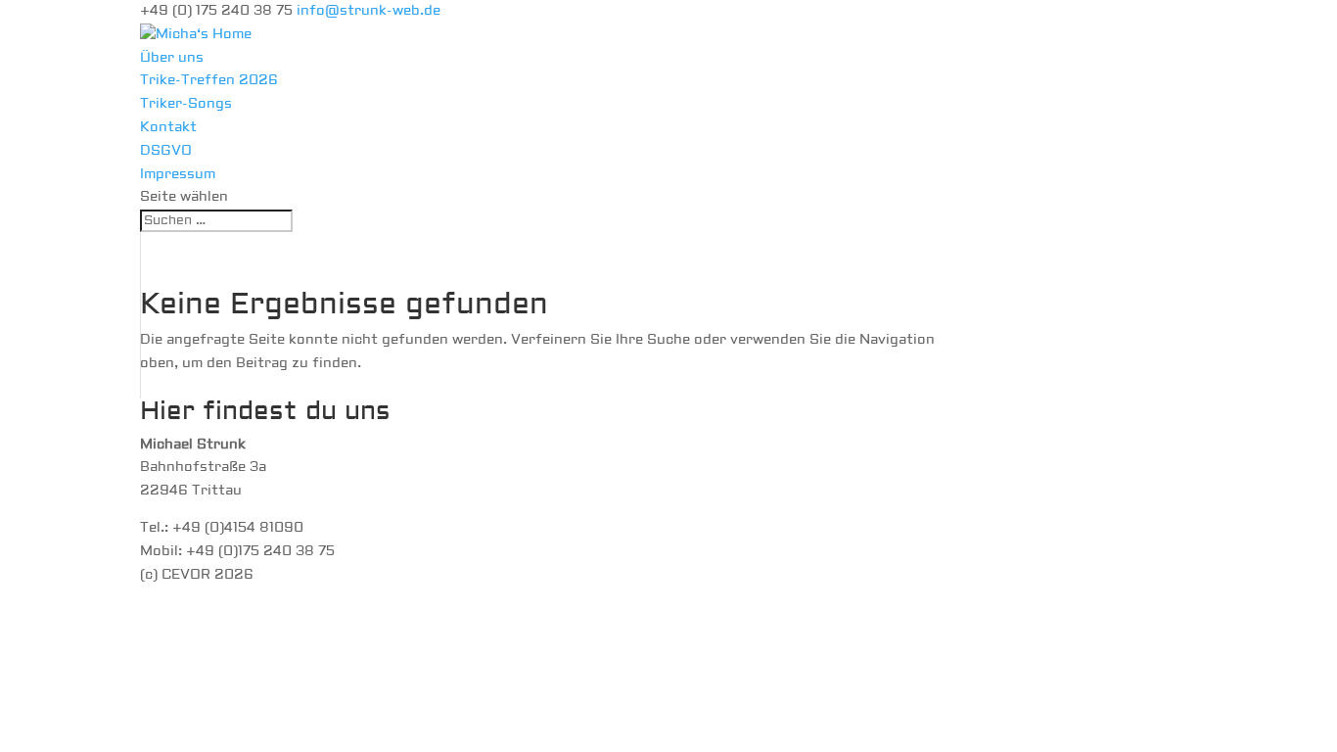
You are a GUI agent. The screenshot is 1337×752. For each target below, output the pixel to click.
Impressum (177, 174)
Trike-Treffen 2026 (209, 80)
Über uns (172, 58)
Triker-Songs (186, 104)
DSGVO (166, 151)
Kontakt (168, 127)
